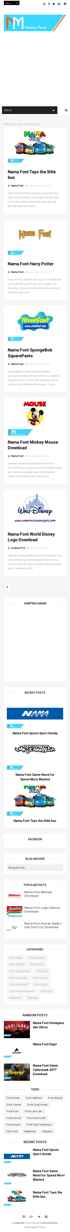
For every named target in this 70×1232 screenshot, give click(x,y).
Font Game (37, 964)
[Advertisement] (35, 66)
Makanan (15, 997)
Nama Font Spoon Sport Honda (35, 733)
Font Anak (16, 957)
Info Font (46, 991)
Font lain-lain (18, 977)
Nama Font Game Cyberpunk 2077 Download (45, 1070)
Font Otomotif (19, 984)
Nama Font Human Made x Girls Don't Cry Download (43, 925)
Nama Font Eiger (45, 1044)
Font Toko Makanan (22, 991)
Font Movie (40, 977)
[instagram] (65, 4)
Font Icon (42, 971)
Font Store (41, 984)
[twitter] (53, 4)
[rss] (44, 4)
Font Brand (17, 964)
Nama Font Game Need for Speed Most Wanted (49, 1175)
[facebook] (49, 4)
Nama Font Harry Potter (31, 263)
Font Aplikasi (37, 957)
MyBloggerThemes (35, 1227)
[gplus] (59, 4)
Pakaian (33, 997)
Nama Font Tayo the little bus (35, 821)
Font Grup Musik (20, 971)
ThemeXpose (32, 1222)
